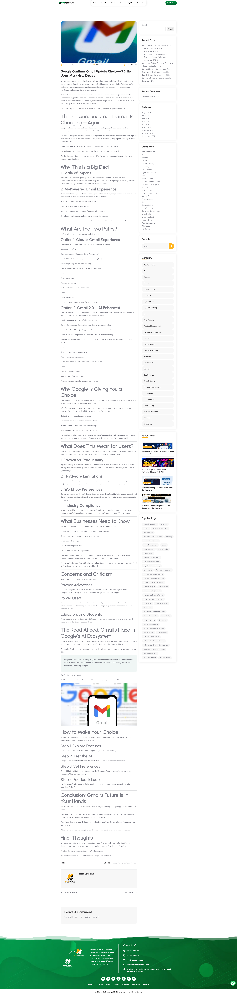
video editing (147, 220)
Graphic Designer (149, 587)
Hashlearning (163, 587)
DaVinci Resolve (163, 549)
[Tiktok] (118, 979)
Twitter (121, 863)
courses (163, 545)
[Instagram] (108, 979)
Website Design (165, 657)
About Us (104, 3)
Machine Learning (161, 603)
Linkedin (127, 863)
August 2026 (147, 112)
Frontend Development (151, 181)
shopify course (147, 208)
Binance (145, 158)
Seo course (162, 620)
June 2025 (146, 118)
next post (129, 892)
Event (122, 3)
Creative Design (148, 549)
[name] (171, 3)
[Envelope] (134, 979)
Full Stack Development (151, 184)
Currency (145, 166)
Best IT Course (148, 532)
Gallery (116, 985)
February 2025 (147, 130)
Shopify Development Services (153, 628)
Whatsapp (146, 226)
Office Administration (150, 616)
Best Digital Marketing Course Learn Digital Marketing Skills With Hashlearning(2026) (156, 48)
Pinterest (134, 863)
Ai (142, 155)
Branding (169, 536)
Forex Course (147, 570)
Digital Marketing (149, 172)
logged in (78, 917)
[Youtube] (113, 979)
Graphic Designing (149, 193)
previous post (70, 892)
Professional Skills (149, 620)
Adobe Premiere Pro (149, 524)
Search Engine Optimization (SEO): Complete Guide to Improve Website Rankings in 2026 (156, 78)
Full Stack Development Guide (153, 582)
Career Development (150, 545)
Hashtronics (138, 992)
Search (144, 25)
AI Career (164, 524)
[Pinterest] (124, 979)
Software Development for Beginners (155, 645)
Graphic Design (148, 190)
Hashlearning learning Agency (153, 595)
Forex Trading (147, 178)
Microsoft (145, 196)
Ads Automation (148, 152)
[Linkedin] (129, 979)
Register (130, 3)
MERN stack (147, 607)
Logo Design (147, 603)
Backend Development (160, 528)
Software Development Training (154, 649)
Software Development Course (153, 641)
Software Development (151, 211)
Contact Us (141, 3)
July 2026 (145, 115)
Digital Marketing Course (151, 557)
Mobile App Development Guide (154, 612)
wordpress (146, 229)
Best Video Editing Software (152, 536)
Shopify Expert (148, 632)
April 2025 (146, 124)
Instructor (125, 985)
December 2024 (148, 136)
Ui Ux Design (147, 214)
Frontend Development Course (153, 578)
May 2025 (146, 121)
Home (95, 3)
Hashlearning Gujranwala (151, 591)
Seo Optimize (147, 205)
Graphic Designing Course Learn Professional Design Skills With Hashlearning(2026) (155, 57)
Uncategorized (148, 217)
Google (145, 187)
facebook (114, 863)
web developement (150, 653)
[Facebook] (103, 979)
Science (145, 202)
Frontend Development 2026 (153, 574)
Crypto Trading (148, 163)
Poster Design (165, 616)
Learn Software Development (153, 599)
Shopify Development (150, 624)
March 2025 (146, 127)
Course (113, 3)
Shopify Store (162, 632)
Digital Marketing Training (151, 566)
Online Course (147, 199)
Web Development (149, 223)
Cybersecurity (147, 169)
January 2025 (147, 133)
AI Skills (145, 528)
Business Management (150, 541)
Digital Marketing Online (151, 562)
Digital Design (147, 553)
